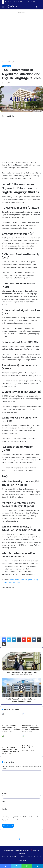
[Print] (4, 644)
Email (4, 801)
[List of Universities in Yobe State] (31, 739)
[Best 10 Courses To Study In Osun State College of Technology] (11, 740)
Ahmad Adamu (8, 83)
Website (4, 809)
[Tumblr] (19, 639)
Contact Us (13, 857)
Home (5, 62)
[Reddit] (29, 639)
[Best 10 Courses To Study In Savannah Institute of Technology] (11, 718)
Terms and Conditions (34, 857)
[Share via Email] (39, 639)
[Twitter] (9, 639)
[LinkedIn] (14, 639)
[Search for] (40, 7)
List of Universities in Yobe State (30, 747)
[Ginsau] (13, 6)
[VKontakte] (34, 639)
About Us (5, 857)
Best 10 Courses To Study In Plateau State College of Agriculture (31, 727)
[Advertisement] (21, 35)
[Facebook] (4, 639)
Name (4, 793)
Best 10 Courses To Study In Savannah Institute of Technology (11, 727)
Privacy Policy (21, 860)
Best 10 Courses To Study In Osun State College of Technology (10, 749)
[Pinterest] (24, 639)
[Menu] (3, 7)
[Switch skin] (37, 7)
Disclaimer (22, 857)
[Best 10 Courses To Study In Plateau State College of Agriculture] (31, 718)
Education (12, 62)
